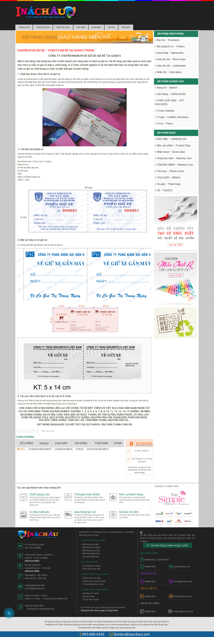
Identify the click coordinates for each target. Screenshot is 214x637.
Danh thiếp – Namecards (170, 52)
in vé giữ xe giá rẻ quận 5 (40, 449)
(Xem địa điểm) (32, 561)
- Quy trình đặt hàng (90, 556)
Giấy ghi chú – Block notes (171, 59)
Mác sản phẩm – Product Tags (173, 145)
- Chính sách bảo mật (90, 569)
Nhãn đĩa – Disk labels (169, 72)
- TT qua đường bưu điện (92, 584)
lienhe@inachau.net (132, 634)
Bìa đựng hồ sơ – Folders (171, 46)
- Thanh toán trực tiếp (90, 578)
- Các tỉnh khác (87, 596)
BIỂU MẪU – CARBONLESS (172, 139)
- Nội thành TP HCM (89, 593)
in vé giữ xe (53, 74)
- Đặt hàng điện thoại (90, 553)
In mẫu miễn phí (142, 451)
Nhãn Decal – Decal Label (171, 151)
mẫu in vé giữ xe (38, 239)
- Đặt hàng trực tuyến (90, 547)
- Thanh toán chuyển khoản (93, 581)
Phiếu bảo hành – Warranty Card (174, 158)
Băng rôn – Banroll (167, 87)
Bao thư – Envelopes (168, 40)
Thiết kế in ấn (43, 27)
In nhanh (96, 27)
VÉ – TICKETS (164, 190)
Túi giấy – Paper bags (169, 184)
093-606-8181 (93, 634)
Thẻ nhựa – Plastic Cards (170, 171)
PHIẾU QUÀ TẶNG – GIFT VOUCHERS (169, 102)
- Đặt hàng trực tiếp (90, 544)
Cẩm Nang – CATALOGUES (171, 94)
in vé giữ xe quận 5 (63, 449)
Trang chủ (23, 27)
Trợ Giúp (125, 27)
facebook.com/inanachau (40, 609)
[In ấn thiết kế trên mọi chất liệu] (46, 12)
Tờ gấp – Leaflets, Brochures (173, 117)
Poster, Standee (165, 110)
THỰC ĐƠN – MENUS (168, 177)
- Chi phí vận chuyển (90, 599)
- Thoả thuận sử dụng (90, 566)
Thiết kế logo (63, 27)
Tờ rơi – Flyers (165, 123)
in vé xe (79, 449)
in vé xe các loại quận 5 (97, 449)
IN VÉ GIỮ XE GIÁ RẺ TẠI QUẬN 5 (100, 55)
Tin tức (111, 27)
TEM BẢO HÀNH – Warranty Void (175, 164)
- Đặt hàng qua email (90, 550)
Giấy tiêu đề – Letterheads (171, 65)
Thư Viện (80, 27)
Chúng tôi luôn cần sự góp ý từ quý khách (99, 610)
